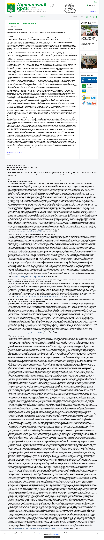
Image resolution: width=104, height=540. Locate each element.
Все (96, 54)
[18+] (27, 8)
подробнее (40, 533)
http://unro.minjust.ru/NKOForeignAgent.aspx (29, 277)
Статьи (42, 17)
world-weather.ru (93, 9)
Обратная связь (78, 17)
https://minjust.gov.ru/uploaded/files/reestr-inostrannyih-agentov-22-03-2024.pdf (40, 529)
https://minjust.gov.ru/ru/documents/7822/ (28, 333)
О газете (9, 17)
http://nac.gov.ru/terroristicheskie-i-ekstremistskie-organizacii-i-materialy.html (39, 296)
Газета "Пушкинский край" (14, 152)
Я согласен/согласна (52, 537)
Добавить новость (89, 48)
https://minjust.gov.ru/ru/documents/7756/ (28, 231)
